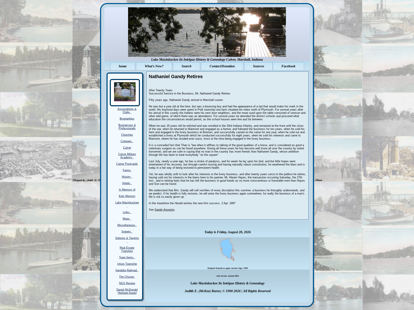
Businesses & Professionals (127, 126)
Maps (127, 218)
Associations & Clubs (127, 110)
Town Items (127, 257)
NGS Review (127, 283)
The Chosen (127, 276)
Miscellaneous (127, 225)
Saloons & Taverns (127, 239)
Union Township (127, 263)
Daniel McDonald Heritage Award (127, 291)
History (127, 176)
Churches (127, 134)
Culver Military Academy (127, 156)
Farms (127, 170)
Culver (127, 147)
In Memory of (127, 189)
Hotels (127, 183)
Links (127, 212)
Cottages (127, 141)
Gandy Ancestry (165, 209)
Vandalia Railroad (127, 270)
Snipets (127, 231)
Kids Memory (127, 196)
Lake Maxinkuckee (127, 204)
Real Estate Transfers (127, 249)
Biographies (127, 118)
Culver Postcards (127, 163)
